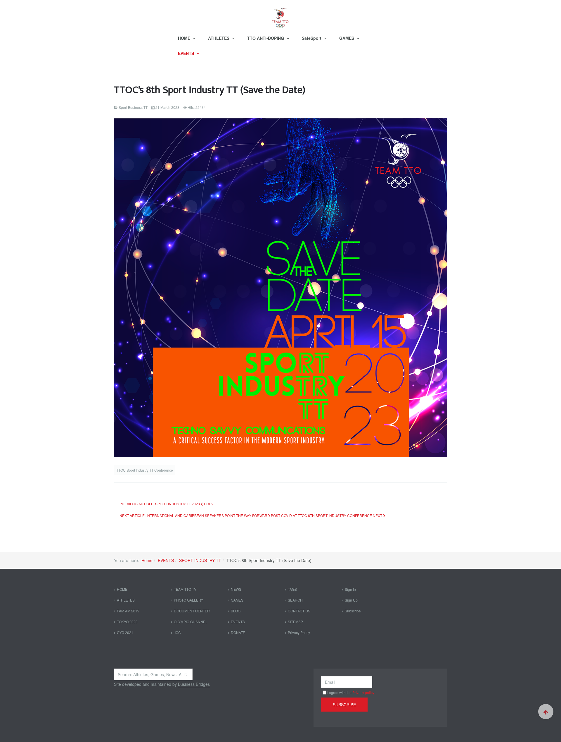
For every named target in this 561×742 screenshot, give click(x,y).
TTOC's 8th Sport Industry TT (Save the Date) (209, 90)
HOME (184, 38)
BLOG (235, 610)
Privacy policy (363, 692)
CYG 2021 (125, 632)
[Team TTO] (280, 15)
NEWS (236, 589)
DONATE (238, 632)
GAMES (347, 38)
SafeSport (312, 38)
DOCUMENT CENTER (192, 610)
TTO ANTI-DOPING (266, 38)
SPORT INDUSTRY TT (200, 560)
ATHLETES (219, 38)
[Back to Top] (545, 711)
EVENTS (186, 53)
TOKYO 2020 (127, 621)
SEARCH (295, 599)
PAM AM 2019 (128, 610)
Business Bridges (194, 684)
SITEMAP (295, 621)
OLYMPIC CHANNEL (190, 621)
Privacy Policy (299, 632)
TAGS (292, 589)
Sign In (350, 589)
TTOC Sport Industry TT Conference (144, 470)
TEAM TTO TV (185, 589)
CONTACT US (299, 610)
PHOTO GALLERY (188, 599)
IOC (177, 632)
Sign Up (351, 599)
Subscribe (353, 610)
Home (147, 560)
